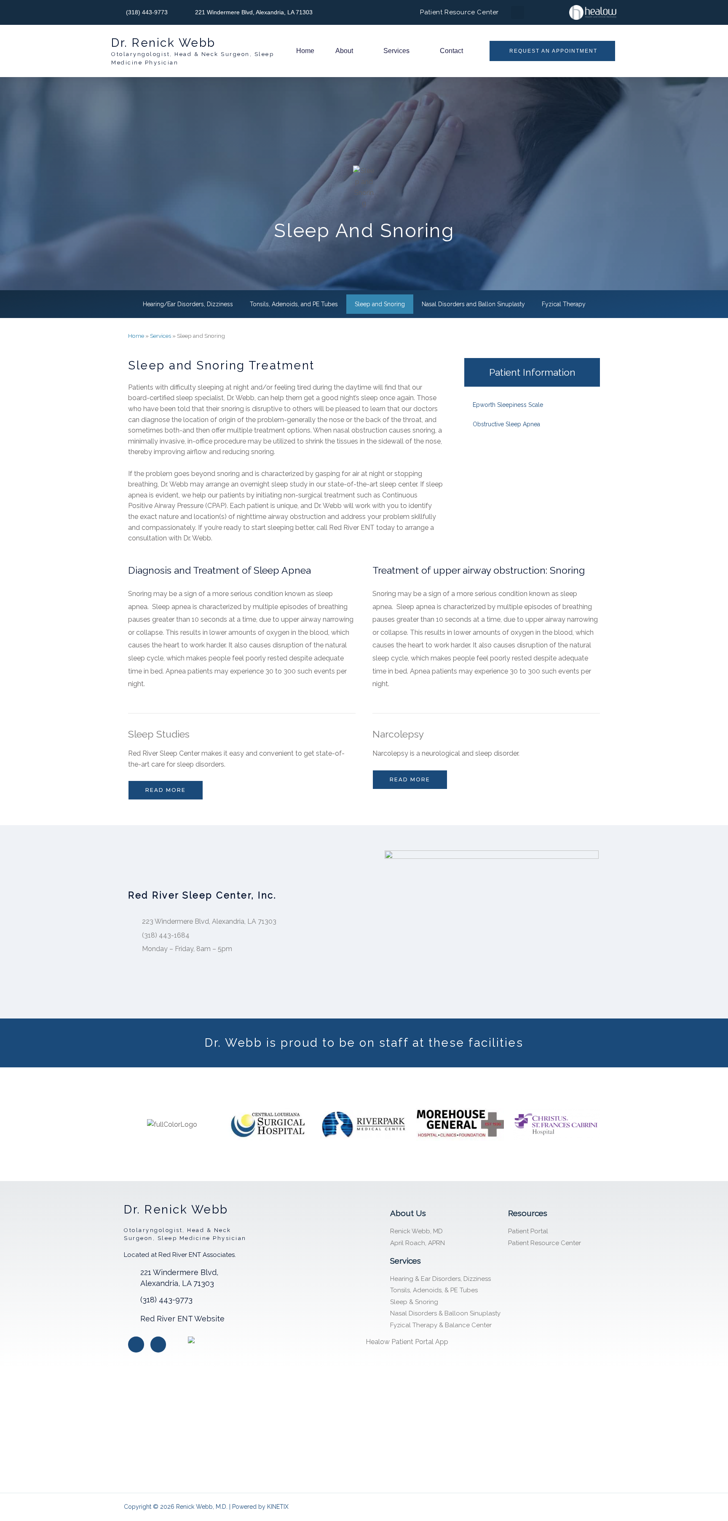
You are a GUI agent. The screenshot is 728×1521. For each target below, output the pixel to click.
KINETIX (278, 1506)
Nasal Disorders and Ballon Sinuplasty (473, 304)
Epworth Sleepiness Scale (508, 404)
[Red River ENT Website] (129, 1318)
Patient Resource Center (459, 12)
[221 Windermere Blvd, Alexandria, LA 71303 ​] (129, 1272)
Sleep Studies (159, 734)
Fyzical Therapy (564, 304)
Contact (451, 50)
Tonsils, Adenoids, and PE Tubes (294, 304)
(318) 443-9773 (166, 1299)
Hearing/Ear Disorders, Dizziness (188, 304)
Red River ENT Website (182, 1318)
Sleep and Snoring (380, 304)
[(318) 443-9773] (129, 1299)
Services (396, 50)
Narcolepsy (398, 734)
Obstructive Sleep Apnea (506, 424)
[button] (517, 12)
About (344, 50)
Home (305, 50)
